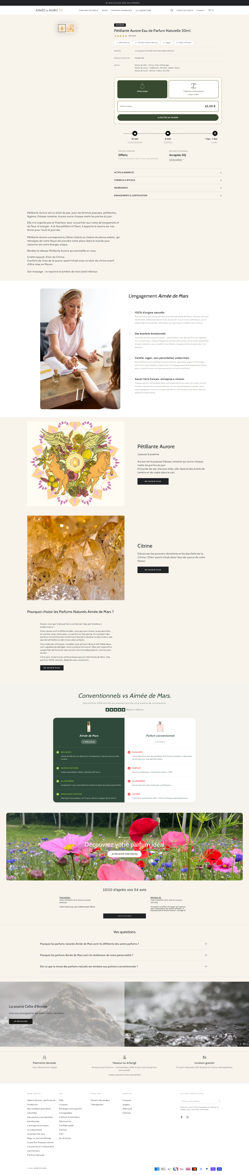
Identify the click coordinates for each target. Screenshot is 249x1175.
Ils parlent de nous (36, 1134)
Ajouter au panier (168, 117)
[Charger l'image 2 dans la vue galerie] (70, 28)
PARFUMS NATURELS (88, 10)
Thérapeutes (97, 1104)
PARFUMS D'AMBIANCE (121, 10)
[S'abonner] (220, 1101)
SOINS (105, 10)
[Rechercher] (172, 10)
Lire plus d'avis (125, 916)
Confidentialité (66, 1125)
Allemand (127, 1108)
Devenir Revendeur (100, 1100)
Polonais (127, 1113)
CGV (61, 1134)
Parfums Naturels (35, 1155)
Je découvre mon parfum (124, 854)
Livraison (63, 1104)
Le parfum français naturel (40, 1142)
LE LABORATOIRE (143, 10)
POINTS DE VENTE (185, 10)
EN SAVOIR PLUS (153, 481)
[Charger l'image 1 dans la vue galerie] (62, 28)
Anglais (126, 1104)
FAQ (61, 1100)
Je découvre (21, 1021)
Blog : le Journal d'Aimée (39, 1138)
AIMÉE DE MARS (40, 1168)
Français (127, 1100)
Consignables (65, 1113)
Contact (63, 1129)
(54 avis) (132, 35)
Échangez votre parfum (70, 1108)
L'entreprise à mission (38, 1125)
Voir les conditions (175, 160)
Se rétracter (65, 1138)
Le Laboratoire (34, 1129)
